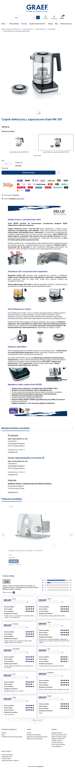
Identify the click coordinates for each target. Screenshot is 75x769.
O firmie (29, 733)
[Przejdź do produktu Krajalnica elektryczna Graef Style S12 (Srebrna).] (33, 527)
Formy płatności (56, 746)
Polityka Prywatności (58, 738)
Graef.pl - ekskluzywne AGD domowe (11, 29)
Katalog (4, 733)
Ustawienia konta (7, 756)
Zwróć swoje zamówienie (59, 735)
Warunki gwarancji (57, 742)
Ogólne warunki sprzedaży (35, 738)
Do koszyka (13, 561)
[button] (38, 17)
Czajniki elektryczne (41, 29)
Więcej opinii (37, 720)
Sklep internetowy (35, 766)
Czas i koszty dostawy (58, 744)
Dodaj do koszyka (28, 172)
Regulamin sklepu (57, 733)
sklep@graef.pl (13, 492)
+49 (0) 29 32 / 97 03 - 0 (16, 450)
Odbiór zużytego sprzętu (59, 736)
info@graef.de (13, 452)
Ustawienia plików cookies (10, 760)
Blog (3, 735)
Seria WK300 (51, 29)
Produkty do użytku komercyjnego (12, 736)
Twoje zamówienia (7, 754)
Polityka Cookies (57, 740)
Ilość (3, 160)
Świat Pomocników (28, 29)
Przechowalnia (6, 758)
